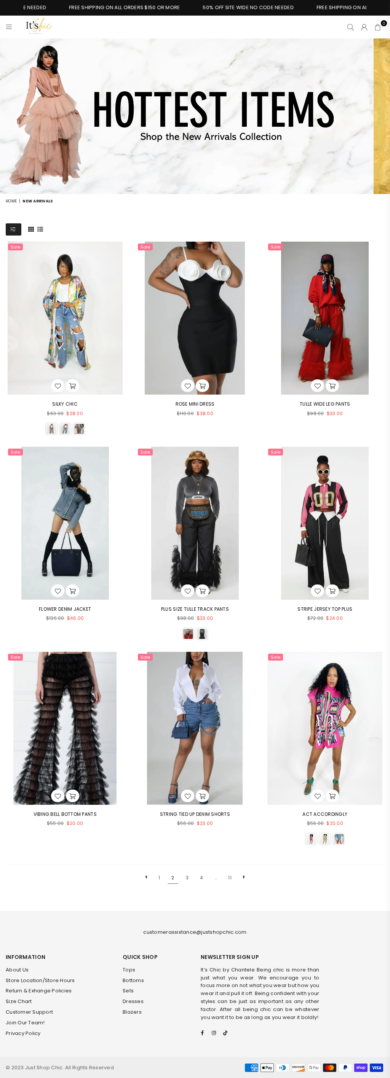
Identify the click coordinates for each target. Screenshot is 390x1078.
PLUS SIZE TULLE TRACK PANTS (195, 609)
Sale (15, 247)
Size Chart (19, 1001)
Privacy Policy (23, 1033)
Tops (129, 969)
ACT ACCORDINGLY (324, 814)
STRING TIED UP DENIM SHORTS (195, 814)
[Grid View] (31, 229)
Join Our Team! (25, 1022)
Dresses (133, 1001)
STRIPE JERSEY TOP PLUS (324, 609)
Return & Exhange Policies (39, 990)
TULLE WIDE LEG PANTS (325, 404)
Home (11, 201)
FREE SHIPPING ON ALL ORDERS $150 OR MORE (108, 7)
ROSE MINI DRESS (195, 404)
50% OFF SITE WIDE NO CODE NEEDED (232, 7)
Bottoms (133, 980)
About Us (17, 969)
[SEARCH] (350, 27)
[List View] (40, 229)
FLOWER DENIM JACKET (65, 609)
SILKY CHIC (65, 404)
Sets (128, 990)
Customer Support (29, 1012)
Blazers (132, 1012)
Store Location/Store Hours (40, 980)
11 (230, 877)
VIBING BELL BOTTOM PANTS (65, 814)
